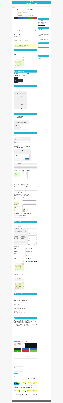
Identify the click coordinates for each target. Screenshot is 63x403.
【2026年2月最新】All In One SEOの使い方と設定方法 (44, 35)
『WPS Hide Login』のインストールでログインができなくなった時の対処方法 (43, 30)
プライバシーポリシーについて (42, 57)
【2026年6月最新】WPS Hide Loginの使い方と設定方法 (44, 32)
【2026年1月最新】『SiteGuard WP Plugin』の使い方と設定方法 (44, 39)
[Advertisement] (25, 24)
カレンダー (28, 341)
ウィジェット (15, 341)
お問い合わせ (36, 3)
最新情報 (27, 3)
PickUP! (21, 341)
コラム (32, 3)
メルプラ (31, 1)
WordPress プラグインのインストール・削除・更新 (20, 46)
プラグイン (30, 3)
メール (14, 367)
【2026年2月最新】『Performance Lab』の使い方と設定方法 (44, 37)
